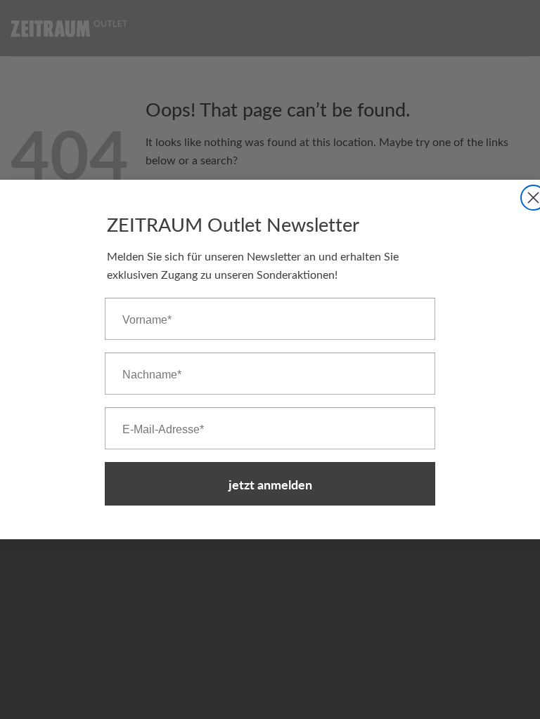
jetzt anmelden (270, 484)
